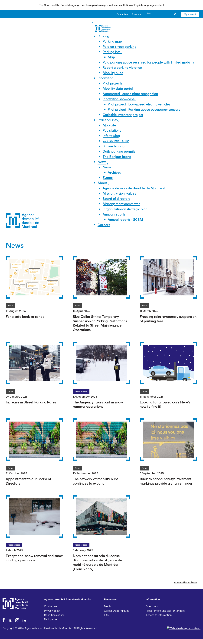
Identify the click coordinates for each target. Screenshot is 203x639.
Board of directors (116, 198)
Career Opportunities (116, 610)
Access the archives (185, 582)
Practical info (108, 120)
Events (108, 178)
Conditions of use (54, 615)
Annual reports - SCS (125, 219)
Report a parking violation (122, 67)
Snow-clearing (113, 146)
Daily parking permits (119, 151)
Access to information (159, 615)
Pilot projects (112, 83)
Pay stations (112, 130)
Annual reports (114, 214)
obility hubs (113, 73)
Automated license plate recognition (130, 94)
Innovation (105, 78)
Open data (152, 606)
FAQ (106, 615)
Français (136, 14)
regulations (96, 5)
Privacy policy (52, 610)
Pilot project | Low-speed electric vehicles (139, 104)
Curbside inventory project (123, 115)
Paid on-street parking (119, 46)
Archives (114, 172)
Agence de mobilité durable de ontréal (134, 188)
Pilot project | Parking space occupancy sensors (144, 109)
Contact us (122, 14)
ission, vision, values (119, 193)
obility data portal (118, 88)
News (102, 162)
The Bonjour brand (117, 157)
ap (111, 57)
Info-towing (111, 136)
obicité (109, 125)
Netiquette (50, 619)
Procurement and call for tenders (165, 610)
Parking (103, 36)
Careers (104, 225)
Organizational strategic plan (125, 209)
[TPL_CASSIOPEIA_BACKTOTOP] (197, 633)
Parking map (112, 41)
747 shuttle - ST (116, 141)
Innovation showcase (119, 99)
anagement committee (121, 204)
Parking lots (111, 52)
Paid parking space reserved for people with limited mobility (148, 62)
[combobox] (161, 13)
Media (107, 606)
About (102, 183)
